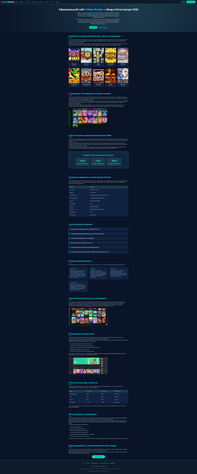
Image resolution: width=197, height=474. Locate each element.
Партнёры (57, 1)
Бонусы (46, 1)
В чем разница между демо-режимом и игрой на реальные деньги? (87, 233)
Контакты (27, 1)
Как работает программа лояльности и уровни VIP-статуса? (85, 229)
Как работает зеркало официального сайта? (81, 242)
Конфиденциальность (95, 463)
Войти (183, 1)
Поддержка (112, 463)
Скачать (16, 1)
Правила (87, 463)
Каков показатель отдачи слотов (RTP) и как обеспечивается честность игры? (89, 251)
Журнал (21, 1)
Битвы (51, 1)
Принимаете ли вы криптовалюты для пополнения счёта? (85, 247)
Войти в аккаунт (103, 27)
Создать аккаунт (191, 1)
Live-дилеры (34, 1)
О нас (83, 463)
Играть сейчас (93, 27)
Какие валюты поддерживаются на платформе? (82, 238)
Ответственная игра (105, 463)
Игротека (41, 1)
